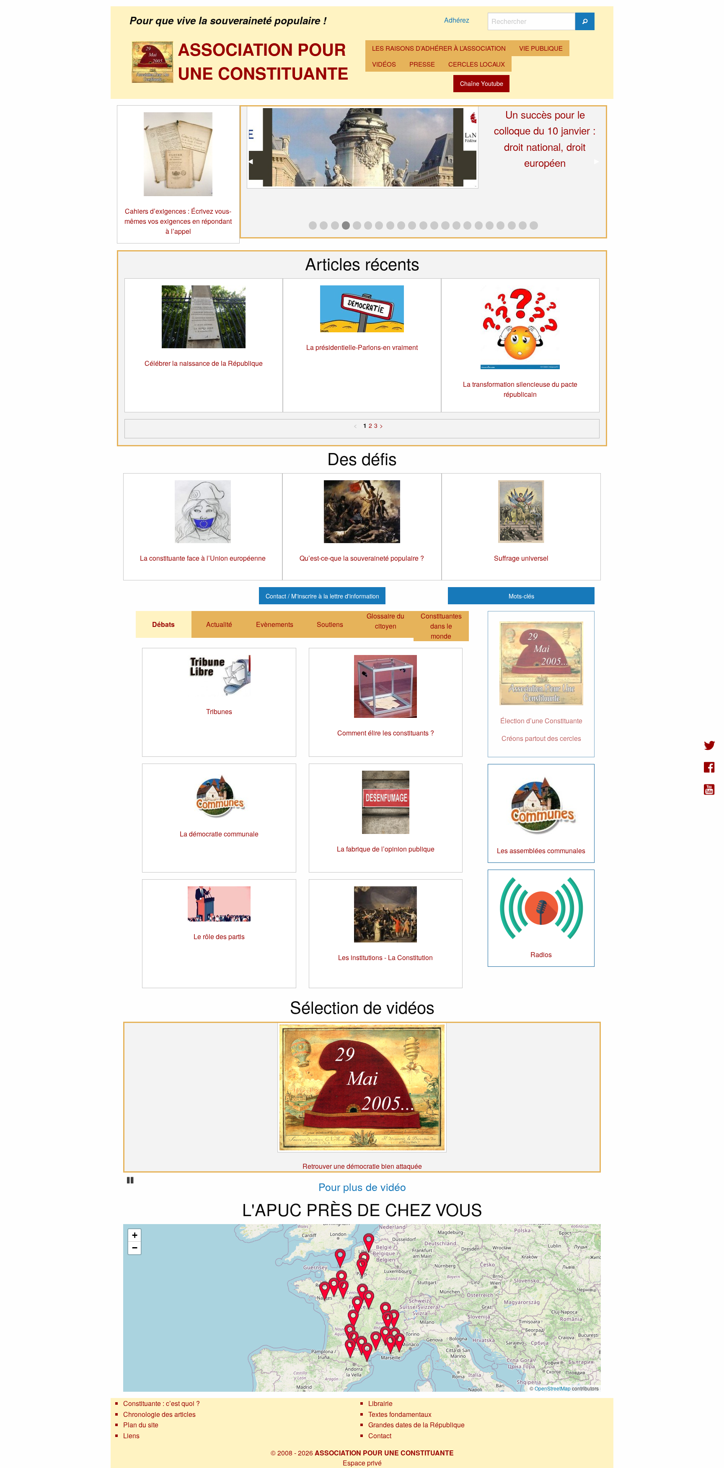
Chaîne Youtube (481, 83)
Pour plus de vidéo (362, 1186)
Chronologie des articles (159, 1414)
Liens (131, 1435)
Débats (163, 624)
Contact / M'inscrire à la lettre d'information (322, 595)
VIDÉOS (384, 64)
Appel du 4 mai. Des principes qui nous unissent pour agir (545, 130)
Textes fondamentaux (400, 1414)
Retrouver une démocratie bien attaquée (362, 1166)
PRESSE (422, 64)
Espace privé (362, 1463)
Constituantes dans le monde (441, 626)
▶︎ (600, 161)
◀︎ (253, 161)
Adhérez (456, 20)
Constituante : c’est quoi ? (161, 1403)
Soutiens (330, 624)
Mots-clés (521, 595)
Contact (379, 1435)
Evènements (274, 624)
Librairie (380, 1403)
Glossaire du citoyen (385, 621)
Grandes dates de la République (416, 1424)
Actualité (219, 624)
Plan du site (140, 1424)
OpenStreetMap (553, 1388)
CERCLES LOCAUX (476, 64)
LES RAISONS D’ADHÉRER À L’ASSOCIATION (439, 48)
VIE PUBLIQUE (541, 48)
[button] (357, 1305)
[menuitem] (438, 48)
